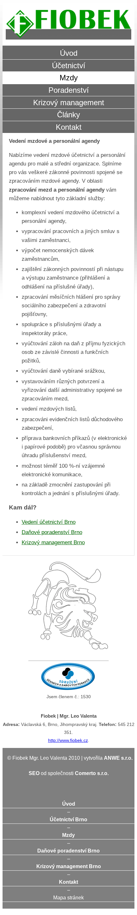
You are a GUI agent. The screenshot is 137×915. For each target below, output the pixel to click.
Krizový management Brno (53, 542)
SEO (34, 773)
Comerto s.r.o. (92, 773)
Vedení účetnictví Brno (49, 522)
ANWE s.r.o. (118, 758)
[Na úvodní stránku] (68, 24)
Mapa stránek (68, 897)
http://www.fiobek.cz (68, 740)
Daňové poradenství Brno (52, 532)
